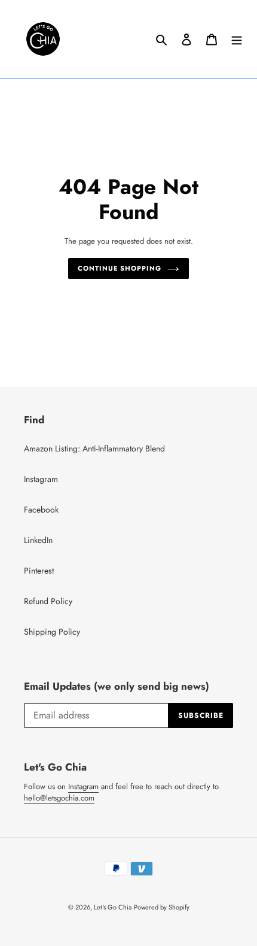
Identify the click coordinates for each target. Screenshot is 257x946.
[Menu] (236, 38)
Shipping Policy (52, 632)
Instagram (41, 479)
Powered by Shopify (161, 907)
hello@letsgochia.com (59, 798)
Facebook (41, 510)
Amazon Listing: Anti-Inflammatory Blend (94, 448)
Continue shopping (119, 268)
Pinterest (39, 571)
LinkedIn (38, 540)
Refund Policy (48, 601)
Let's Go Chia (112, 907)
